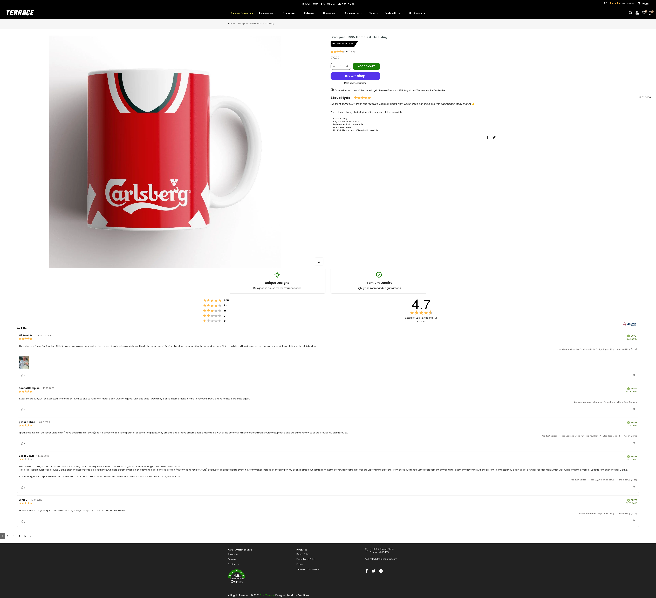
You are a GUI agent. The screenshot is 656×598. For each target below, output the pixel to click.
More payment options (355, 83)
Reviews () (343, 52)
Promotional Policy (306, 559)
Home (231, 23)
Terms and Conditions (307, 569)
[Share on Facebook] (487, 137)
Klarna (299, 564)
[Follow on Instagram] (381, 571)
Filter (24, 328)
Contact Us (233, 564)
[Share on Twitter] (494, 137)
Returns (232, 559)
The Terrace (267, 595)
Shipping (233, 554)
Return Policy (303, 554)
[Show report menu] (634, 375)
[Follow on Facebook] (366, 571)
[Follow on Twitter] (374, 571)
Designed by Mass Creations (292, 595)
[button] (259, 577)
